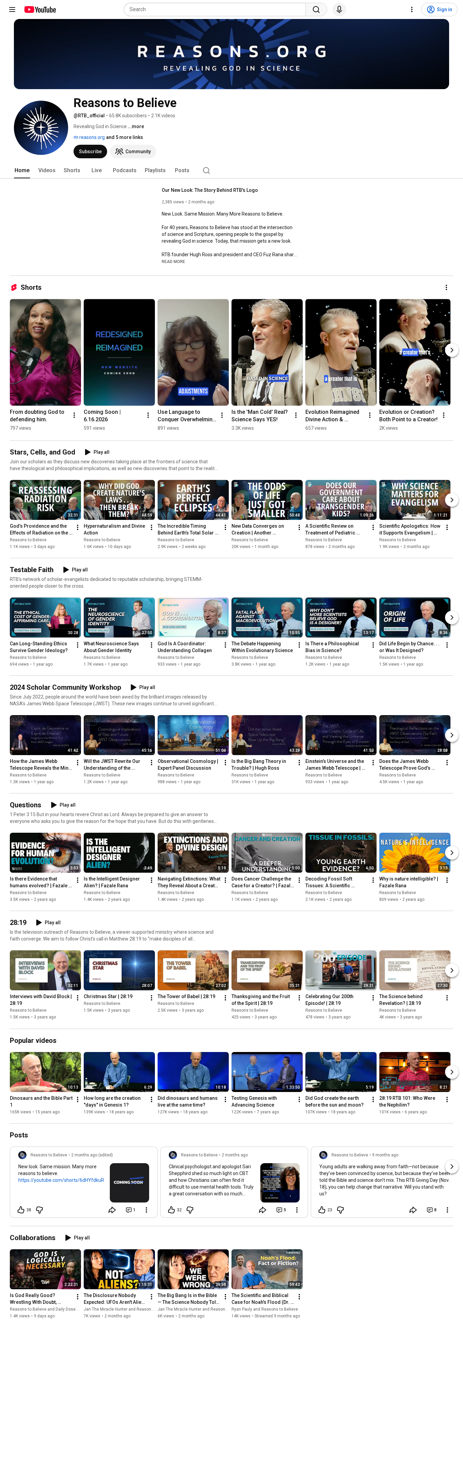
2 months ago (235, 1155)
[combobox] (216, 9)
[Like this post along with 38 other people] (21, 1210)
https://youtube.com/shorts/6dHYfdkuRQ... (64, 1180)
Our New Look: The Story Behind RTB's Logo (210, 190)
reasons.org (91, 137)
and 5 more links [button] (124, 137)
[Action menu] (146, 1210)
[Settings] (412, 9)
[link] (83, 1184)
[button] (173, 261)
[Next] (452, 350)
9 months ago (385, 1155)
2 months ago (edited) (92, 1155)
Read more (173, 261)
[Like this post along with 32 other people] (171, 1210)
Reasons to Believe (28, 540)
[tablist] (231, 170)
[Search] (316, 9)
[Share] (112, 1210)
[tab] (22, 170)
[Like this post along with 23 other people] (322, 1210)
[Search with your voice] (339, 9)
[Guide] (12, 9)
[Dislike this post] (39, 1210)
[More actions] (446, 287)
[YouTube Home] (40, 9)
